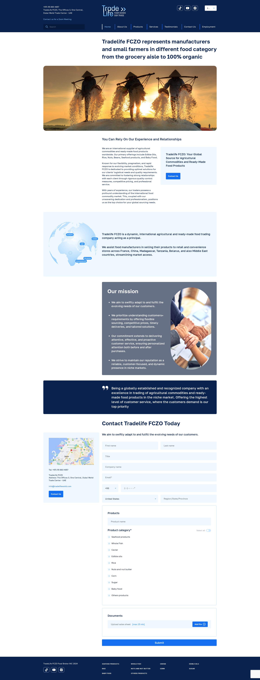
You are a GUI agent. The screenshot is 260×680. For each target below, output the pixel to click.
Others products (139, 673)
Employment (208, 26)
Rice (104, 669)
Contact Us (190, 26)
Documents (115, 615)
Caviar (163, 664)
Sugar (192, 669)
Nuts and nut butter (140, 669)
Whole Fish (136, 664)
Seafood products (110, 664)
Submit (159, 642)
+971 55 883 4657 (51, 7)
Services (153, 26)
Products (138, 26)
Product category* (119, 530)
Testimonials (171, 26)
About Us (122, 26)
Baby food (106, 673)
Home (108, 26)
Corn (162, 669)
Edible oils (194, 664)
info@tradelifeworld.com (60, 486)
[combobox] (211, 8)
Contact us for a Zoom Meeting (57, 19)
